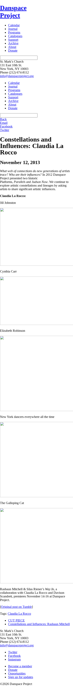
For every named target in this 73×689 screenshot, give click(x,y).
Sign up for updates (20, 677)
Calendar (14, 25)
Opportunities (17, 673)
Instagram (14, 659)
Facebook (6, 126)
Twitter (4, 130)
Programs (14, 32)
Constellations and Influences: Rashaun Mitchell (39, 624)
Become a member (20, 666)
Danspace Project (13, 11)
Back (3, 119)
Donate (12, 50)
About (12, 47)
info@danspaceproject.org (17, 76)
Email (4, 123)
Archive (13, 43)
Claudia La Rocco (19, 613)
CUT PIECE (16, 620)
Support (13, 39)
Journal (12, 29)
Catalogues (15, 36)
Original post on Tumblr (16, 606)
